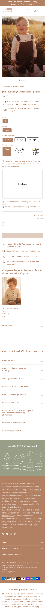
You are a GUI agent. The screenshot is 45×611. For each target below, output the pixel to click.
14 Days (32, 140)
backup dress (32, 244)
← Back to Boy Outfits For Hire (13, 87)
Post (7, 149)
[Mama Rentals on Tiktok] (15, 534)
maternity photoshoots (14, 498)
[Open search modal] (27, 10)
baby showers (30, 498)
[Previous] (3, 3)
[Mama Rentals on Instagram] (11, 534)
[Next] (41, 3)
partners (5, 507)
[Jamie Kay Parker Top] (11, 291)
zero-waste (36, 489)
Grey (7, 130)
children (16, 507)
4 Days (8, 140)
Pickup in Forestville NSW (19, 150)
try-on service (20, 513)
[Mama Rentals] (7, 10)
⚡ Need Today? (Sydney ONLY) (35, 151)
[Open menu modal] (41, 10)
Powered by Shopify (8, 572)
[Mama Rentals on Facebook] (3, 534)
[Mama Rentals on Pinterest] (7, 534)
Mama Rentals (19, 563)
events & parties (34, 501)
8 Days (20, 140)
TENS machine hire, (32, 521)
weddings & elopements (12, 501)
